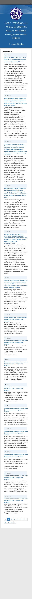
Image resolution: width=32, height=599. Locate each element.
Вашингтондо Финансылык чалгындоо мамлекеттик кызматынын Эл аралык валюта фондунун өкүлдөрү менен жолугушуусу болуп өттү (15, 60)
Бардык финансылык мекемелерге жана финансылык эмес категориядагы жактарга (15, 319)
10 (11, 522)
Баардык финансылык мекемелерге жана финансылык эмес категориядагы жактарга (16, 342)
